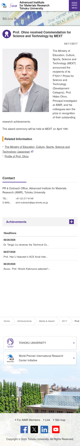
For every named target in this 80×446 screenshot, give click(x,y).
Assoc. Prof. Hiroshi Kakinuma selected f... (27, 268)
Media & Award (47, 321)
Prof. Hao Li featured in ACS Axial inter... (26, 256)
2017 (64, 321)
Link (47, 420)
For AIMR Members (28, 420)
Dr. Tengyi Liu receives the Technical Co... (26, 244)
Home (7, 321)
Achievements (16, 222)
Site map (60, 420)
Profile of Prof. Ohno (17, 156)
